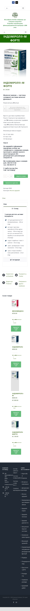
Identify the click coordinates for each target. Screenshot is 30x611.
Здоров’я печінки (24, 516)
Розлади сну (24, 575)
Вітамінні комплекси (25, 483)
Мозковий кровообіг (25, 542)
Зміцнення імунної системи (25, 529)
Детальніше (17, 319)
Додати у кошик (21, 176)
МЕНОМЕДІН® (18, 311)
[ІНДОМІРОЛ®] (15, 339)
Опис (4, 198)
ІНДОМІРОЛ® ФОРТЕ (17, 433)
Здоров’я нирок (24, 510)
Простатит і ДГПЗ (25, 569)
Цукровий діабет (25, 587)
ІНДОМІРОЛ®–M (18, 394)
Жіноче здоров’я (15, 190)
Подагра (24, 557)
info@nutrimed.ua (7, 484)
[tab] (15, 198)
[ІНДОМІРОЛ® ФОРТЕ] (15, 425)
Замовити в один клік (12, 183)
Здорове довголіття (25, 522)
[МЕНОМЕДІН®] (15, 304)
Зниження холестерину (26, 536)
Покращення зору (26, 563)
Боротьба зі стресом (24, 476)
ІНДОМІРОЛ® (17, 347)
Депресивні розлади (25, 489)
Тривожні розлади (25, 581)
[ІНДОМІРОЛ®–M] (15, 381)
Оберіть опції (14, 407)
